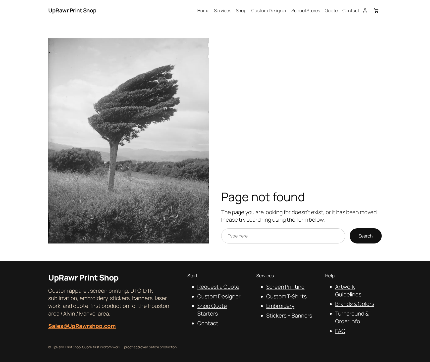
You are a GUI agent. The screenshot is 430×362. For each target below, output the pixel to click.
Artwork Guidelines (348, 290)
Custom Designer (219, 296)
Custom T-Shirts (286, 296)
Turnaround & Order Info (352, 317)
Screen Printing (285, 286)
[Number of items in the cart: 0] (376, 10)
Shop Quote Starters (212, 309)
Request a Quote (218, 286)
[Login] (365, 10)
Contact (207, 323)
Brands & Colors (354, 304)
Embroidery (280, 306)
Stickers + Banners (289, 315)
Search (366, 236)
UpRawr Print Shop (72, 10)
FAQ (340, 331)
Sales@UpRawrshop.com (82, 326)
